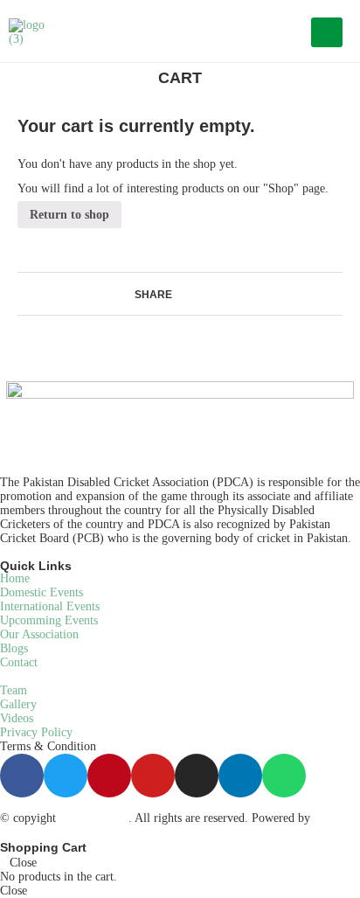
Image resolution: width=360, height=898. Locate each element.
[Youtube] (153, 775)
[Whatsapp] (284, 775)
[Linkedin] (240, 775)
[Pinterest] (109, 775)
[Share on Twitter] (197, 294)
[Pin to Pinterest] (213, 294)
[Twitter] (65, 775)
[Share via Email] (230, 294)
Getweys (335, 818)
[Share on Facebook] (180, 294)
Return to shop (69, 214)
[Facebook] (22, 775)
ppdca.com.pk (93, 818)
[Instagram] (196, 775)
